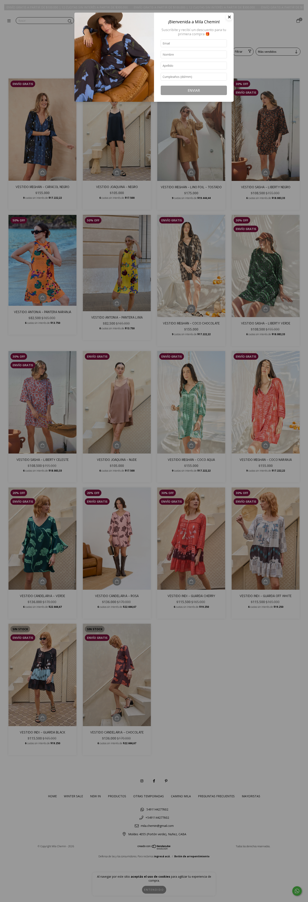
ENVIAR (194, 90)
